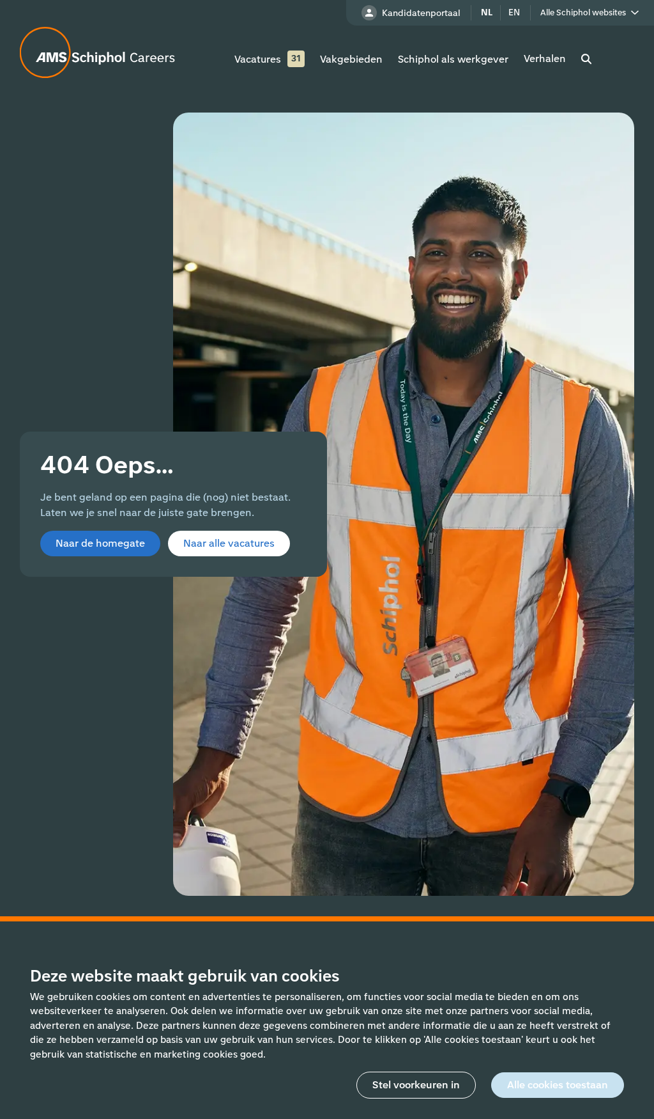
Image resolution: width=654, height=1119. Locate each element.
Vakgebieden (351, 59)
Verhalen (545, 58)
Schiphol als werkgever (453, 59)
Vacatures (257, 59)
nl (486, 12)
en (514, 12)
